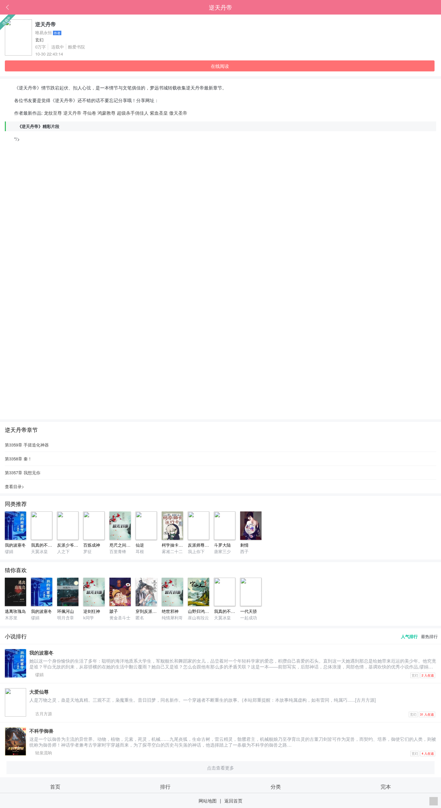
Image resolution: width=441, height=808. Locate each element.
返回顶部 (433, 801)
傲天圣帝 (178, 112)
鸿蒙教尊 (106, 112)
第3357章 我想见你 (22, 472)
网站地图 (208, 800)
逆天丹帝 (220, 7)
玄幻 (39, 40)
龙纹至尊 (53, 112)
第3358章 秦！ (18, 459)
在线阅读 (220, 65)
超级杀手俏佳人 (133, 112)
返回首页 (233, 800)
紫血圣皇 (159, 112)
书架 (436, 7)
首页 (426, 7)
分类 (276, 786)
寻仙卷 (89, 112)
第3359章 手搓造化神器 (27, 445)
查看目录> (14, 486)
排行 (165, 786)
